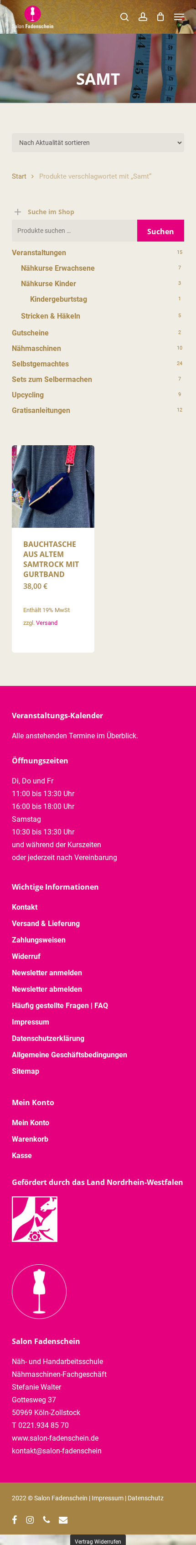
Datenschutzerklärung (48, 1038)
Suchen (160, 232)
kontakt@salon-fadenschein (57, 1451)
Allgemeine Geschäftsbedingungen (69, 1055)
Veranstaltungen (39, 252)
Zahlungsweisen (39, 940)
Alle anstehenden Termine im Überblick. (75, 735)
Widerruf (26, 956)
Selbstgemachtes (40, 364)
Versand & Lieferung (46, 923)
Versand (46, 622)
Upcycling (28, 395)
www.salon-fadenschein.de (55, 1438)
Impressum (30, 1022)
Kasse (22, 1155)
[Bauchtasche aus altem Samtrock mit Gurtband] (53, 486)
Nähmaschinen (36, 348)
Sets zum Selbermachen (52, 379)
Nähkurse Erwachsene (58, 268)
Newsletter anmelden (47, 972)
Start (19, 176)
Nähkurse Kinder (48, 283)
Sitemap (25, 1071)
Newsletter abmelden (47, 989)
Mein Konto (30, 1122)
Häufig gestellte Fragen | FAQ (60, 1005)
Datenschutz (146, 1498)
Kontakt (24, 907)
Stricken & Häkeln (50, 316)
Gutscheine (30, 333)
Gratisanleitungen (41, 410)
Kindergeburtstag (58, 299)
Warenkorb (30, 1139)
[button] (179, 16)
